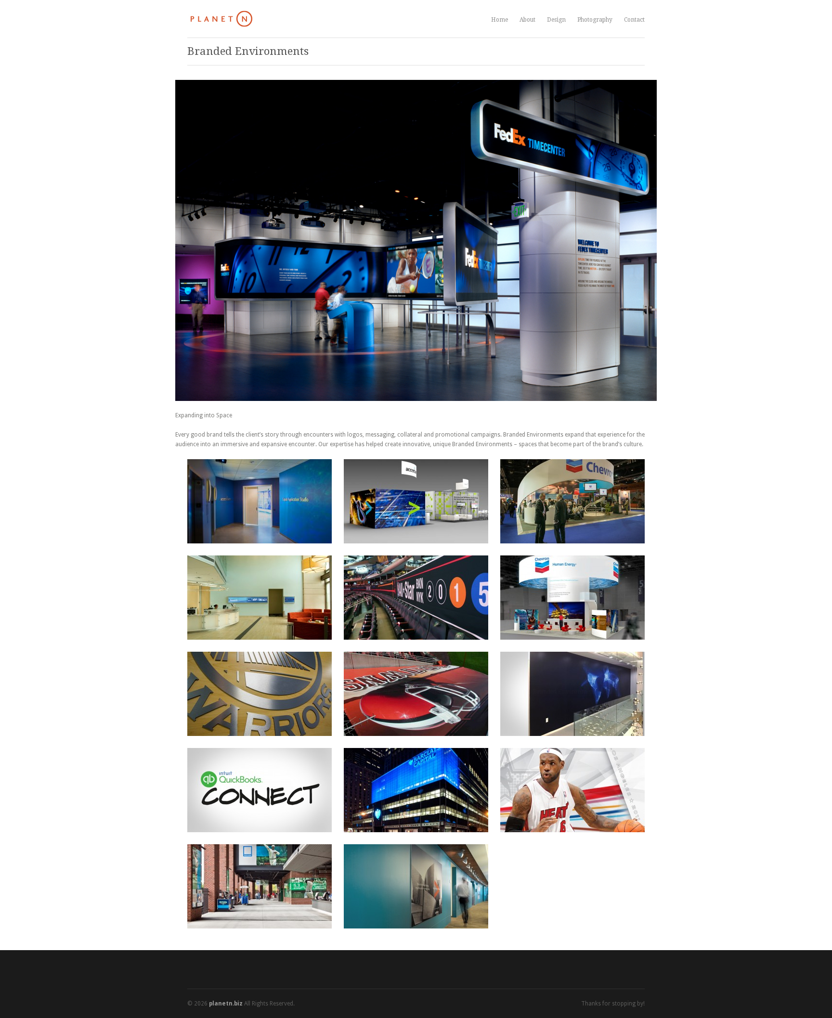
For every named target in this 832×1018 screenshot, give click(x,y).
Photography (594, 18)
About (527, 19)
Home (499, 19)
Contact (634, 19)
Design (556, 18)
